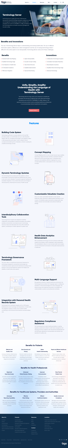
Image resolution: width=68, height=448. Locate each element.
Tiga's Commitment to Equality (8, 428)
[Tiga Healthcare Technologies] (6, 2)
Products (17, 417)
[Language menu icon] (63, 2)
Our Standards (4, 425)
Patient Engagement (19, 421)
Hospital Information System (20, 432)
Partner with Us (34, 432)
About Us (4, 417)
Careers (3, 430)
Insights (32, 423)
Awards (3, 421)
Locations (47, 417)
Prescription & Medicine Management (22, 423)
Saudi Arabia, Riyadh (49, 428)
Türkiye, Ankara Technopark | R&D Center (52, 421)
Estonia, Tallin (47, 430)
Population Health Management (21, 428)
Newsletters (33, 425)
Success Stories (5, 423)
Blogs (32, 421)
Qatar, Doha (47, 425)
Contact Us (33, 430)
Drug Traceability (18, 425)
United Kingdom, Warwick (49, 423)
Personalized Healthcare (19, 430)
